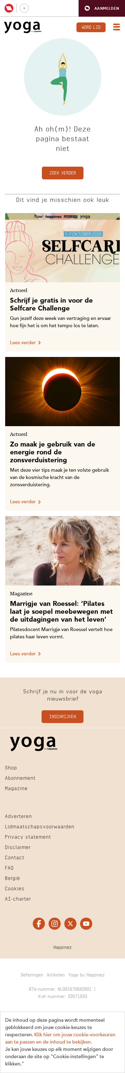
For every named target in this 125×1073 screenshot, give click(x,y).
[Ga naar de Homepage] (23, 27)
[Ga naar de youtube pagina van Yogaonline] (86, 924)
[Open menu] (115, 27)
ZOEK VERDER (62, 172)
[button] (102, 8)
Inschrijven (62, 716)
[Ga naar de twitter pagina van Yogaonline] (70, 924)
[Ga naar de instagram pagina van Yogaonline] (55, 924)
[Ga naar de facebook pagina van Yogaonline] (39, 924)
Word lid (91, 26)
